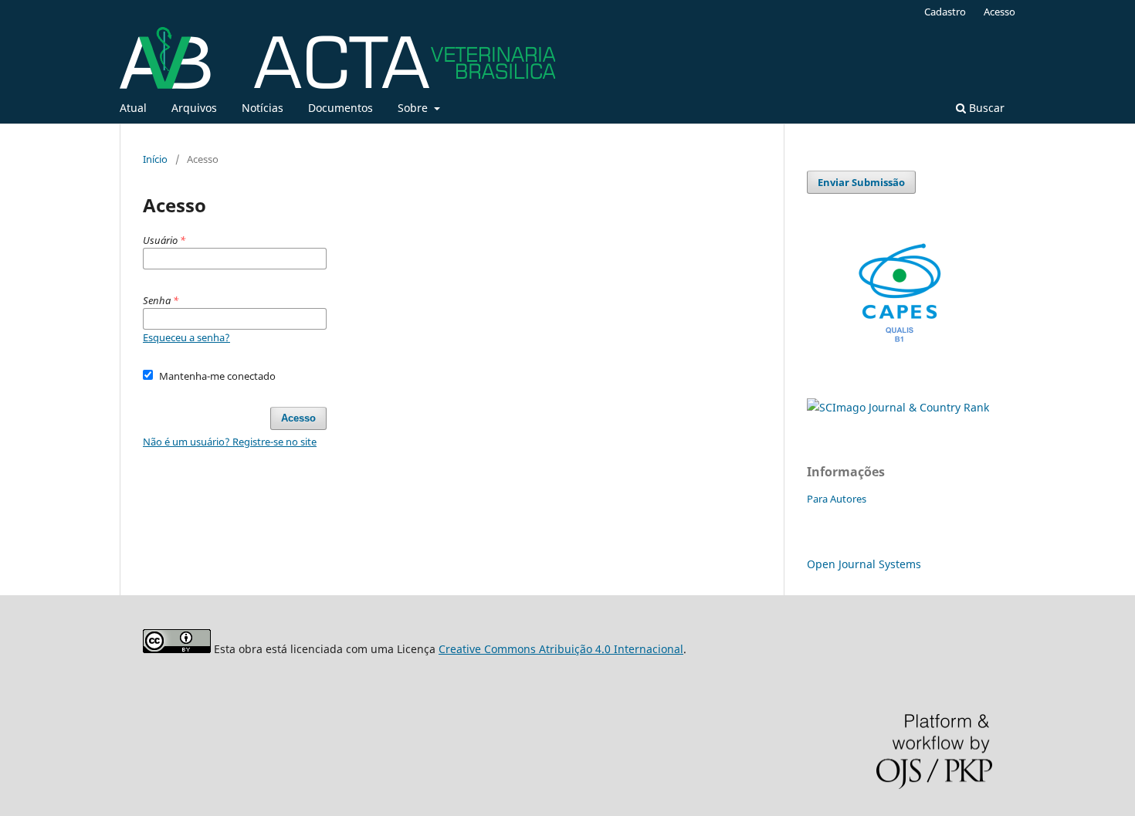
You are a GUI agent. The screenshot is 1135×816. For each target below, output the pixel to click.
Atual (133, 107)
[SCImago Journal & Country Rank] (898, 407)
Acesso (999, 12)
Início (155, 159)
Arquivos (194, 107)
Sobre (414, 107)
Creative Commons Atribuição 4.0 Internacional (561, 649)
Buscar (985, 107)
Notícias (262, 107)
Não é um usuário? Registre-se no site (230, 442)
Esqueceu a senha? (186, 337)
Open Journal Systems (864, 564)
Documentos (340, 107)
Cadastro (945, 12)
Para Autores (836, 499)
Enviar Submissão (861, 182)
